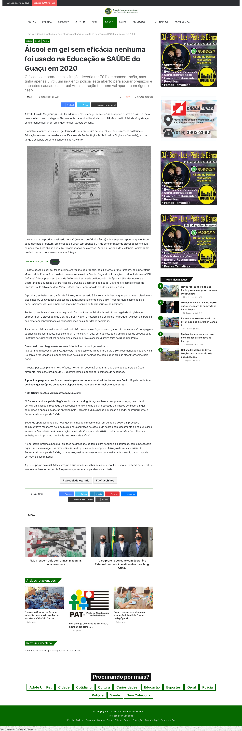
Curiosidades (126, 687)
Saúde (122, 22)
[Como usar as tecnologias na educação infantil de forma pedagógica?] (133, 598)
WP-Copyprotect (30, 729)
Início (30, 34)
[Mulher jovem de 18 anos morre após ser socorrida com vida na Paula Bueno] (170, 307)
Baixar (55, 261)
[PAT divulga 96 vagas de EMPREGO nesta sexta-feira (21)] (89, 603)
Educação (139, 22)
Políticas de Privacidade (121, 715)
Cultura (80, 22)
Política (47, 22)
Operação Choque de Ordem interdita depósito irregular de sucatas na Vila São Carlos (41, 615)
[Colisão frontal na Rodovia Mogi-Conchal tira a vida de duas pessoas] (170, 354)
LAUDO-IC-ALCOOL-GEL (36, 261)
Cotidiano (84, 687)
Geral (95, 22)
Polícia (32, 22)
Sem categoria (138, 695)
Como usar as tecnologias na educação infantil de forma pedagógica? (130, 615)
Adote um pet (40, 687)
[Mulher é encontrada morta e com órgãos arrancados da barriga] (170, 339)
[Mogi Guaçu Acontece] (121, 11)
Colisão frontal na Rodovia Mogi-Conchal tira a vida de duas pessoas (196, 353)
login (48, 650)
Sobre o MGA (182, 22)
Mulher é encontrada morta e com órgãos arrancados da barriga (197, 337)
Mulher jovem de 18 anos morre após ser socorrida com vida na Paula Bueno (198, 306)
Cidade (109, 22)
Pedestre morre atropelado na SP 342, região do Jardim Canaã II (199, 322)
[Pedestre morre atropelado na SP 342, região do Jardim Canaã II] (170, 323)
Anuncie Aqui (162, 22)
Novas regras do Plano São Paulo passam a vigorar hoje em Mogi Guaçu (199, 290)
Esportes (63, 22)
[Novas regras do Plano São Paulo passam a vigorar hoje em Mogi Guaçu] (170, 291)
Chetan (19, 729)
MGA (29, 97)
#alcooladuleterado (77, 480)
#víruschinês (106, 480)
